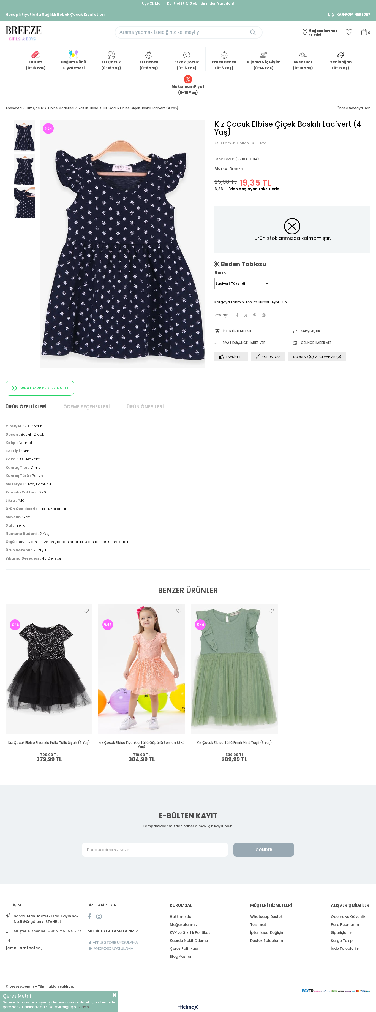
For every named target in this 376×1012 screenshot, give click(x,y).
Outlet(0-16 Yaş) (36, 65)
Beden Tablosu (243, 264)
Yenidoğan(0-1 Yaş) (341, 65)
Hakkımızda (180, 916)
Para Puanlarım (345, 924)
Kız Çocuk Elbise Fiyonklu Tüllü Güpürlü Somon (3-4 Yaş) (142, 744)
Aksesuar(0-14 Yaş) (303, 65)
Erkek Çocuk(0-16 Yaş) (186, 65)
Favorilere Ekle (86, 610)
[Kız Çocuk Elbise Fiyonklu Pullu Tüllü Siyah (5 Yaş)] (49, 669)
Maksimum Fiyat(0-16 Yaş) (188, 89)
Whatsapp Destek (266, 916)
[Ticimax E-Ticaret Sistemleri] (188, 1008)
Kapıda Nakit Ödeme (189, 940)
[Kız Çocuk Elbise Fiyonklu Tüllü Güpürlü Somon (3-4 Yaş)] (142, 669)
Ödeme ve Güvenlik (348, 916)
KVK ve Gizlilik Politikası (190, 932)
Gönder (263, 850)
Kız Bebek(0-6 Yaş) (149, 65)
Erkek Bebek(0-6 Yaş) (224, 65)
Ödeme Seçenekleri (86, 406)
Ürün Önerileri (145, 406)
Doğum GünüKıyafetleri (73, 65)
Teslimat (258, 924)
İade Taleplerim (345, 948)
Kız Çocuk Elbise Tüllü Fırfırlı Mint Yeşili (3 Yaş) (234, 742)
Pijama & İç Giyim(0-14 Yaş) (263, 65)
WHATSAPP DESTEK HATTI (44, 388)
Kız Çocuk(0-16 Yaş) (111, 65)
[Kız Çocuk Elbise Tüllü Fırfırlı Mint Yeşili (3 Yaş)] (234, 669)
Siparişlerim (341, 932)
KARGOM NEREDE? (353, 14)
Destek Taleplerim (266, 940)
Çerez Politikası (184, 948)
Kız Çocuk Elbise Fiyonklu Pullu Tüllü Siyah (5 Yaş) (49, 742)
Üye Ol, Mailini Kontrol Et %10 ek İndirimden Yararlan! (188, 3)
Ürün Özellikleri (26, 406)
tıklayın (83, 1007)
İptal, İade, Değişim (267, 932)
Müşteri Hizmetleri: (47, 931)
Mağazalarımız (184, 924)
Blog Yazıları (181, 956)
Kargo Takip (342, 940)
